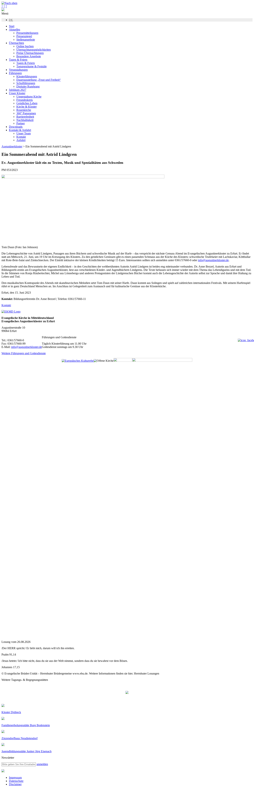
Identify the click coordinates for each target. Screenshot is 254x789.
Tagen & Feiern (18, 59)
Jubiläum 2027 (17, 89)
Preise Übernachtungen (30, 53)
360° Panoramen (26, 113)
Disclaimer (15, 784)
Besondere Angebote (28, 56)
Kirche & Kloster (26, 106)
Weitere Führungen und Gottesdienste (23, 353)
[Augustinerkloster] (2, 10)
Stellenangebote (25, 39)
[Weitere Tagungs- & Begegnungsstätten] (127, 693)
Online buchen (25, 46)
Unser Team (23, 133)
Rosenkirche (23, 110)
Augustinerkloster (11, 146)
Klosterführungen (26, 76)
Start (11, 26)
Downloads (15, 126)
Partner (20, 123)
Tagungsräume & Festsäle (31, 66)
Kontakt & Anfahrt (20, 130)
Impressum (15, 777)
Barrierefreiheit (25, 116)
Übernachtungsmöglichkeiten (33, 49)
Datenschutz (16, 780)
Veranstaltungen (18, 69)
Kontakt (21, 136)
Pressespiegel (24, 36)
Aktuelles (14, 29)
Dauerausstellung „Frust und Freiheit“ (38, 79)
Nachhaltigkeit (24, 120)
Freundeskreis (24, 99)
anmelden (42, 764)
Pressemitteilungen (27, 32)
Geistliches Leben (26, 103)
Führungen (15, 73)
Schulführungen (25, 83)
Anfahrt (20, 140)
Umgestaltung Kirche (28, 96)
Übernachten (16, 42)
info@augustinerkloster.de (213, 260)
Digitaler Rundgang (28, 86)
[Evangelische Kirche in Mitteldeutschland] (2, 771)
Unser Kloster (17, 93)
